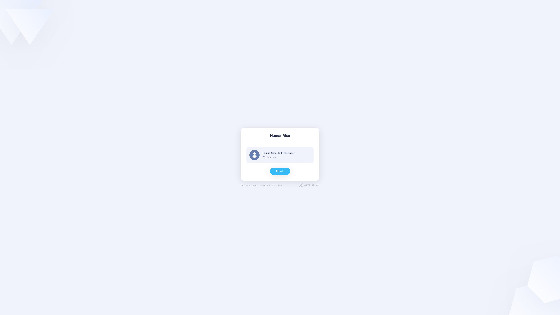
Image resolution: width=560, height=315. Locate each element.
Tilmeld (280, 171)
